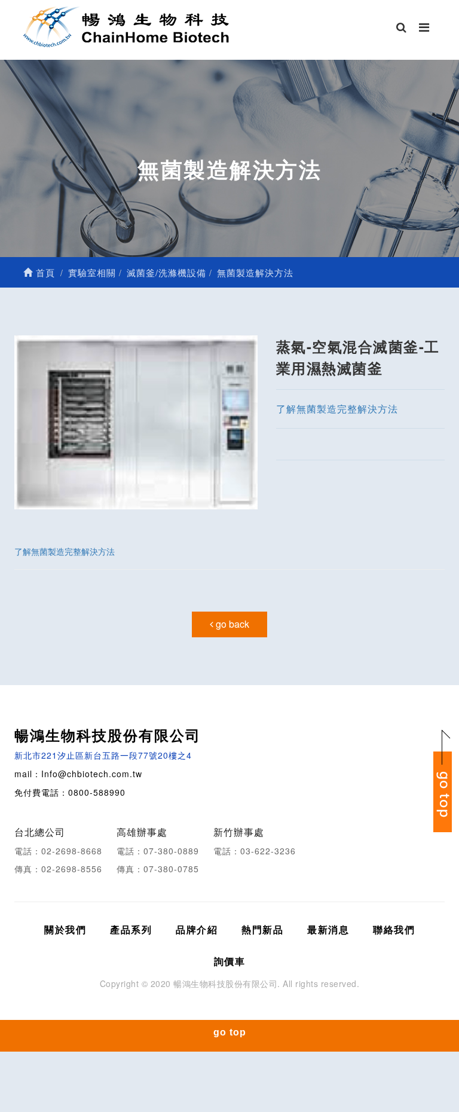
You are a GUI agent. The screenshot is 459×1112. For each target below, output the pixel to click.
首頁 (44, 272)
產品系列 (131, 929)
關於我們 (65, 929)
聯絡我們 (394, 929)
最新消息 (328, 929)
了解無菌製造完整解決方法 (337, 409)
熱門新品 (262, 929)
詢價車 (230, 961)
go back (231, 624)
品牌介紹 (197, 929)
